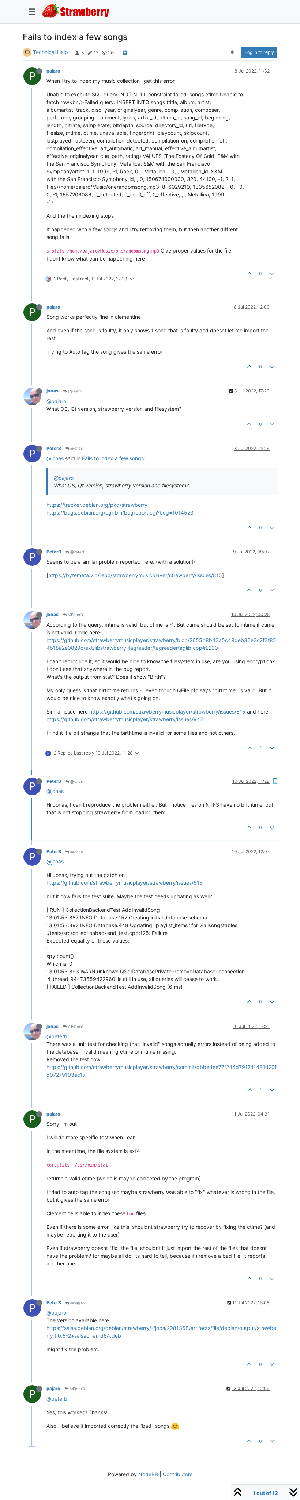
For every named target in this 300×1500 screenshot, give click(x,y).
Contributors (177, 1474)
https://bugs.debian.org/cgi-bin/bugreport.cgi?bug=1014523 (120, 512)
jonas (52, 391)
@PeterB (77, 552)
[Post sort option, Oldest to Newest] (232, 52)
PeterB (53, 448)
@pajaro (74, 391)
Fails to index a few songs (113, 458)
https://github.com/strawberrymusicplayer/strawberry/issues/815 (167, 711)
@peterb (56, 1036)
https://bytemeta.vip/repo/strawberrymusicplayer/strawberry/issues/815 (135, 575)
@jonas (76, 448)
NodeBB (148, 1474)
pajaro (53, 71)
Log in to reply (259, 52)
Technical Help (50, 52)
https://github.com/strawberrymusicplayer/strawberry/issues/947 (124, 719)
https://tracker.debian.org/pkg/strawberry (96, 505)
